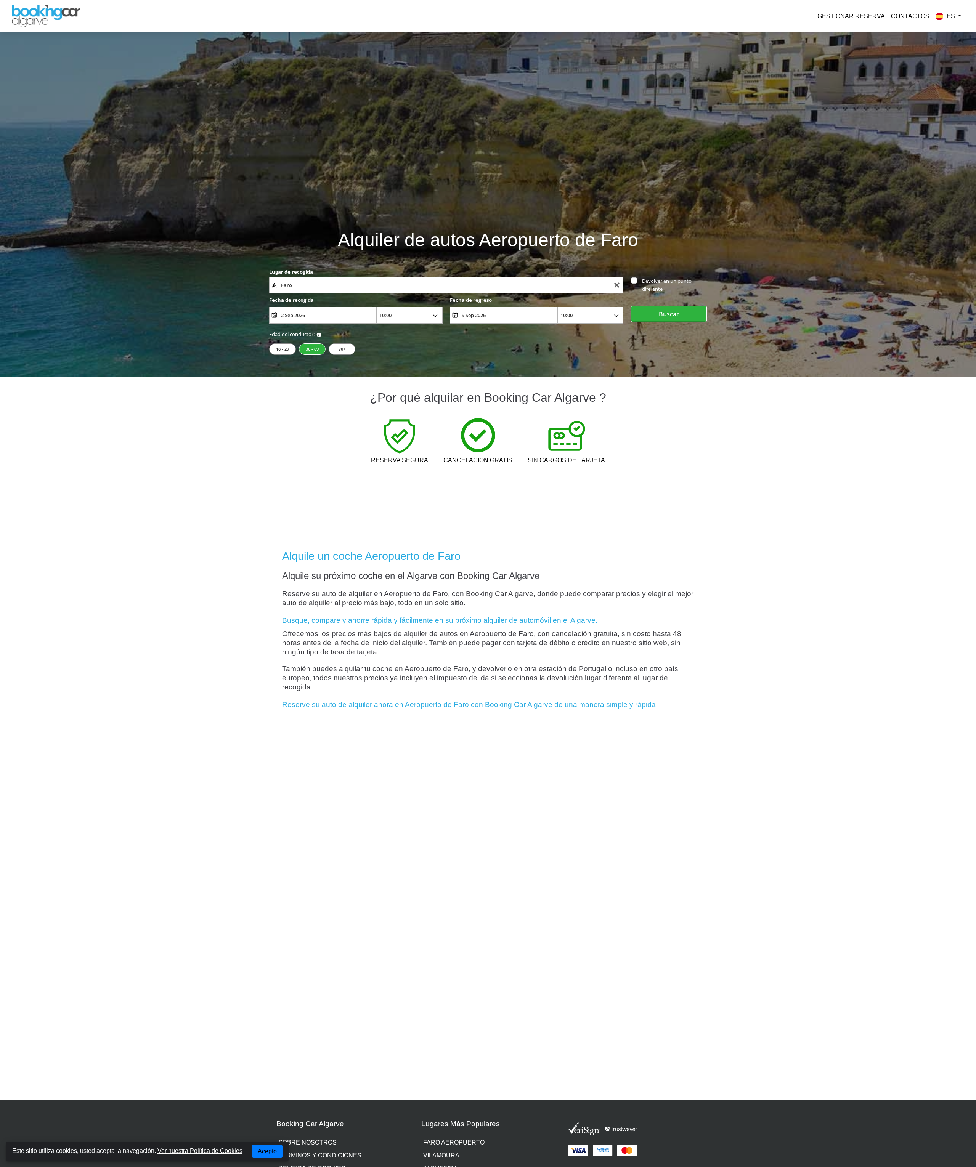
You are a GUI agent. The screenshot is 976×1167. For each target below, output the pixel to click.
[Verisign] (584, 1128)
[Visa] (578, 1150)
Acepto (267, 1151)
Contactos (910, 16)
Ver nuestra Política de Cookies (199, 1151)
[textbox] (446, 285)
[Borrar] (617, 285)
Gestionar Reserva (851, 16)
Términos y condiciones (319, 1155)
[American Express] (603, 1150)
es (951, 16)
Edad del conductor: (292, 334)
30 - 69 (312, 349)
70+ (342, 349)
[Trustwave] (621, 1129)
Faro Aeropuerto (454, 1142)
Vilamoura (441, 1155)
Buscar (669, 314)
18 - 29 (282, 349)
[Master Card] (627, 1150)
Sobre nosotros (307, 1142)
